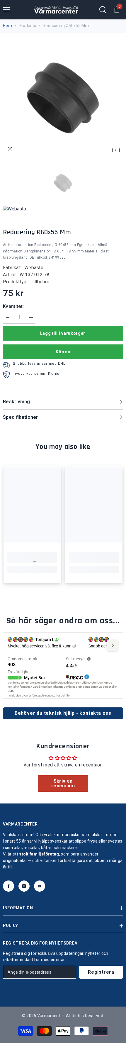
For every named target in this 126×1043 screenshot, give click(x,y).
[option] (63, 96)
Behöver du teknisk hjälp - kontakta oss (63, 713)
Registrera (101, 972)
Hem (7, 25)
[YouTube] (39, 886)
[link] (32, 560)
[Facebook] (8, 886)
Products (27, 25)
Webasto (33, 267)
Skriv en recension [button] (63, 783)
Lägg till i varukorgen (63, 333)
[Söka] (102, 9)
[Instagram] (24, 886)
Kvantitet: (13, 306)
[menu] (6, 9)
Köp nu (63, 351)
